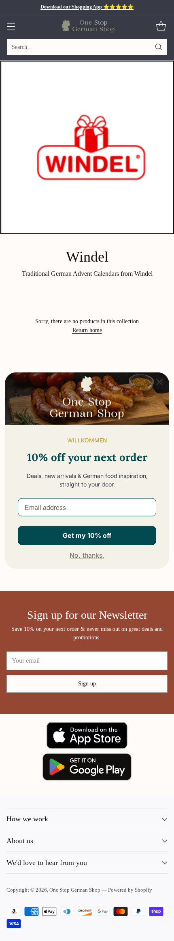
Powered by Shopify (130, 890)
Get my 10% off (87, 535)
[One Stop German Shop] (87, 26)
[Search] (159, 46)
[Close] (159, 381)
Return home (87, 330)
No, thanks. (87, 555)
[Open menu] (10, 26)
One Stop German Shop (74, 890)
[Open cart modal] (161, 26)
